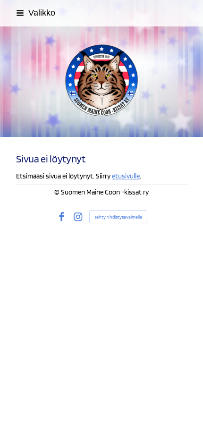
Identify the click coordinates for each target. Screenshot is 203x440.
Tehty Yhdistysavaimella (118, 217)
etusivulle (126, 176)
